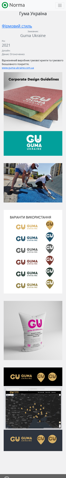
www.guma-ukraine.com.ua (18, 68)
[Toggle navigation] (60, 5)
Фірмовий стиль (17, 25)
